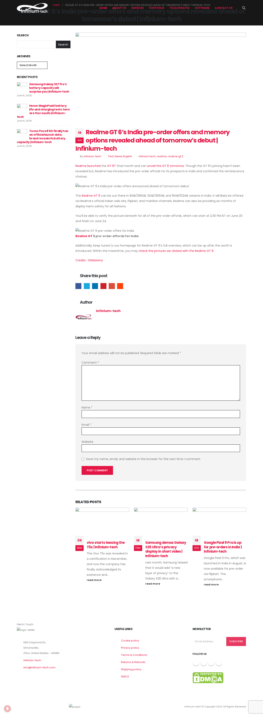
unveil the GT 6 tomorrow (165, 166)
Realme (80, 166)
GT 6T (111, 166)
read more (94, 580)
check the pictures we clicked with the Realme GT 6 (176, 251)
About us (119, 8)
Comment (90, 362)
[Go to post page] (22, 87)
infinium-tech (92, 156)
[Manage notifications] (7, 708)
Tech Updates (180, 8)
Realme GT (83, 236)
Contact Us (224, 8)
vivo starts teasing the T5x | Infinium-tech (106, 545)
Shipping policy (131, 669)
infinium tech (147, 156)
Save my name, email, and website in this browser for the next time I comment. (143, 459)
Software (202, 8)
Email (112, 286)
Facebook (78, 286)
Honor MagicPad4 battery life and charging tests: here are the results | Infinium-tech (43, 111)
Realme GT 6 (91, 196)
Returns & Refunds (133, 662)
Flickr (219, 663)
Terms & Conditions (134, 655)
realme (162, 156)
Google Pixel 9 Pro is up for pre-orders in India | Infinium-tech (223, 547)
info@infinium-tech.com (39, 667)
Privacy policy (130, 647)
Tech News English (120, 156)
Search (23, 35)
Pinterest (103, 286)
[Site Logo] (32, 8)
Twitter (87, 286)
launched (94, 166)
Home (103, 8)
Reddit (120, 286)
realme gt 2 (175, 156)
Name (87, 407)
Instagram (211, 663)
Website (87, 442)
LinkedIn (95, 286)
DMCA (125, 676)
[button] (244, 8)
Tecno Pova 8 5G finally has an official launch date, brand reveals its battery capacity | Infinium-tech (42, 136)
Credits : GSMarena (89, 260)
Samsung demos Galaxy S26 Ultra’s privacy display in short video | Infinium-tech (165, 549)
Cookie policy (130, 640)
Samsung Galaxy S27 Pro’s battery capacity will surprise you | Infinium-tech (49, 88)
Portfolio (156, 8)
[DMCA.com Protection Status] (208, 677)
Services (137, 8)
